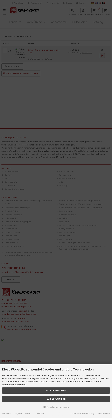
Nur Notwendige (56, 399)
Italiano (40, 413)
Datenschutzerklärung (82, 413)
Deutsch (6, 413)
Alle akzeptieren (56, 390)
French (28, 413)
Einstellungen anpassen (57, 407)
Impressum (104, 413)
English (18, 413)
